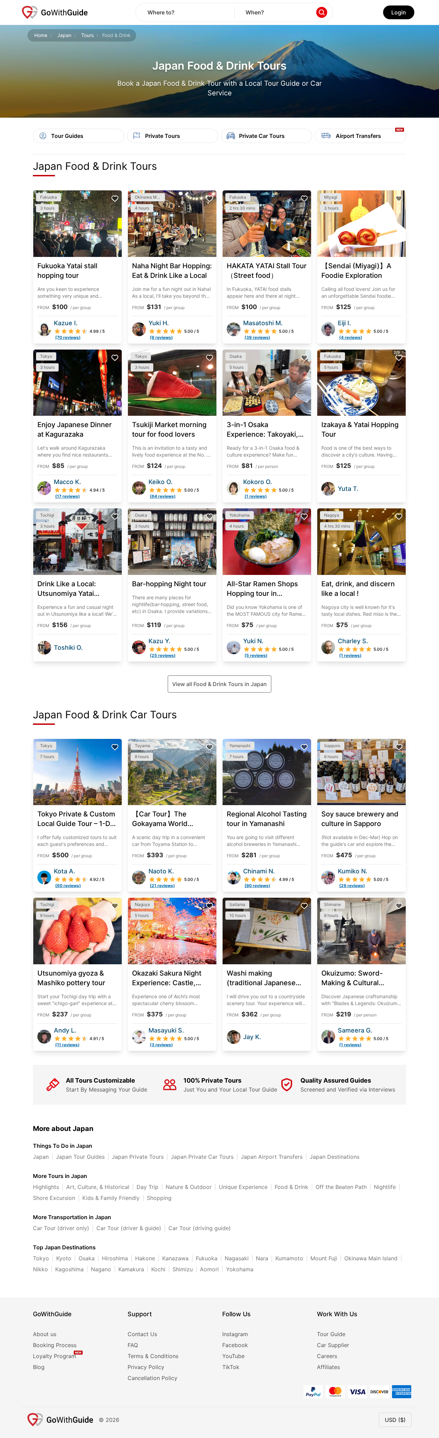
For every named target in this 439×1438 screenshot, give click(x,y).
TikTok (230, 1367)
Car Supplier (333, 1345)
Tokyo (41, 1258)
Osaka (87, 1258)
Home (40, 35)
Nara (262, 1258)
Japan (64, 35)
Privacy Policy (146, 1367)
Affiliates (328, 1367)
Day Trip (147, 1186)
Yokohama (239, 1269)
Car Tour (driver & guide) (128, 1228)
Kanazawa (175, 1258)
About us (44, 1334)
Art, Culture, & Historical (97, 1186)
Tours (87, 35)
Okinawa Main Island (371, 1258)
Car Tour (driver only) (61, 1228)
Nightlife (385, 1186)
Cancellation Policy (152, 1378)
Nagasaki (237, 1258)
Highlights (46, 1186)
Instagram (235, 1334)
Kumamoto (289, 1258)
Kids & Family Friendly (111, 1197)
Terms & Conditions (153, 1356)
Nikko (40, 1269)
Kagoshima (69, 1269)
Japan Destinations (334, 1156)
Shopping (159, 1197)
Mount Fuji (323, 1258)
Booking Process (54, 1345)
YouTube (233, 1356)
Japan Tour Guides (80, 1156)
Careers (327, 1356)
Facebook (235, 1345)
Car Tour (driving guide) (199, 1228)
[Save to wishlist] (115, 198)
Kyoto (63, 1258)
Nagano (101, 1269)
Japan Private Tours (138, 1156)
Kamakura (131, 1269)
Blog (39, 1367)
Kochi (158, 1269)
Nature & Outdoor (189, 1186)
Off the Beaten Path (341, 1186)
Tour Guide (331, 1334)
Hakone (145, 1258)
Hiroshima (115, 1258)
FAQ (133, 1345)
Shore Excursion (54, 1197)
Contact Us (142, 1334)
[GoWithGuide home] (55, 12)
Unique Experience (243, 1186)
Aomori (209, 1269)
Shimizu (183, 1269)
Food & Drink (291, 1186)
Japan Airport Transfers (271, 1156)
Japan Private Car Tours (202, 1156)
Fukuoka (206, 1258)
